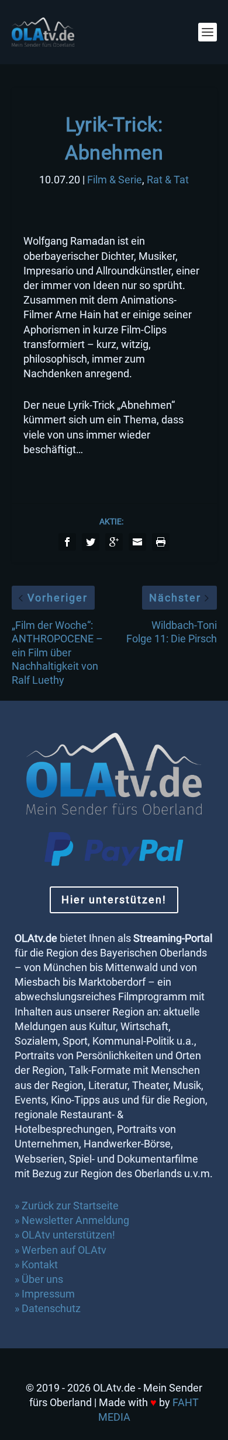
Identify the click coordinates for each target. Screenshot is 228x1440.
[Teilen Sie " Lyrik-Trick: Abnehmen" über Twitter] (90, 542)
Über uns (42, 1279)
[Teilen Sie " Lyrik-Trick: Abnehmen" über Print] (160, 542)
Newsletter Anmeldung (75, 1220)
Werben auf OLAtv (64, 1250)
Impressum (48, 1294)
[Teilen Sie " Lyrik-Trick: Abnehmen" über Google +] (114, 542)
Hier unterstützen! (114, 899)
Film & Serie (114, 179)
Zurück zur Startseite (70, 1205)
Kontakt (40, 1264)
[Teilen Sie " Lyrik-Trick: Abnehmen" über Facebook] (67, 542)
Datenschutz (52, 1308)
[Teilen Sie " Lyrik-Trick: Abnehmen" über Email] (137, 542)
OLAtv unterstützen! (68, 1235)
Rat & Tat (168, 179)
